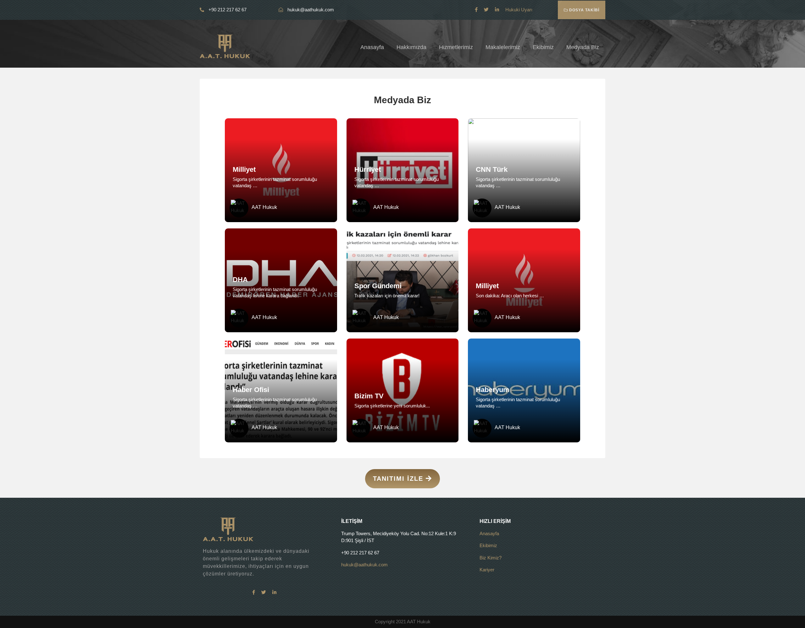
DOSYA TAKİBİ (583, 10)
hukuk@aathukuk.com (310, 9)
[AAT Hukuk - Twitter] (486, 9)
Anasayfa (372, 47)
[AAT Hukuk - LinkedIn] (497, 9)
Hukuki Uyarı (518, 9)
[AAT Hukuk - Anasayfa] (225, 45)
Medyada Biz (582, 47)
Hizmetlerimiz (456, 47)
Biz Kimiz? (491, 557)
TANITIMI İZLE (399, 478)
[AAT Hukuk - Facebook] (476, 9)
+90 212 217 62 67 (227, 9)
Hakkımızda (411, 47)
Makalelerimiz (503, 47)
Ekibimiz (543, 47)
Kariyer (487, 569)
